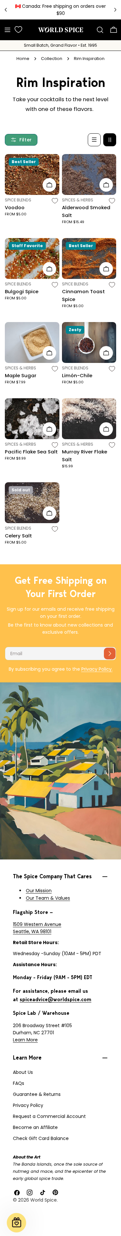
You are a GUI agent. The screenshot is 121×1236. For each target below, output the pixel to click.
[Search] (100, 29)
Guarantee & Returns (37, 1094)
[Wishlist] (18, 29)
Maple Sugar (20, 375)
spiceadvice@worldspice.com (55, 999)
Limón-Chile (77, 375)
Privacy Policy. (97, 669)
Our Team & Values (48, 898)
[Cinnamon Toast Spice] (89, 258)
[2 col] (109, 139)
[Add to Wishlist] (55, 201)
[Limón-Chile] (89, 342)
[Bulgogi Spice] (32, 258)
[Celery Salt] (32, 502)
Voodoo (15, 207)
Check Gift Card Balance (41, 1138)
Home (22, 58)
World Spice (43, 1200)
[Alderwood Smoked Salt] (89, 174)
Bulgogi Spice (21, 291)
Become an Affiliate (35, 1127)
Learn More (25, 1040)
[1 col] (94, 139)
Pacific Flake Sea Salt (31, 451)
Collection (51, 58)
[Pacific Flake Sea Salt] (32, 418)
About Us (23, 1072)
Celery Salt (18, 535)
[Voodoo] (32, 174)
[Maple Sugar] (32, 342)
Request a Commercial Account (49, 1116)
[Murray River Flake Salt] (89, 418)
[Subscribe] (110, 653)
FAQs (18, 1083)
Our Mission (39, 890)
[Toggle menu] (7, 29)
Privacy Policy (28, 1105)
